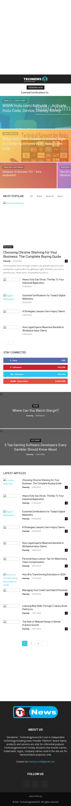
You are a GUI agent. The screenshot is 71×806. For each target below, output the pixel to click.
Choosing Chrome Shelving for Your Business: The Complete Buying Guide (32, 254)
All (31, 196)
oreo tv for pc (35, 796)
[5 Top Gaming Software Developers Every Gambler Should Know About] (35, 455)
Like (63, 360)
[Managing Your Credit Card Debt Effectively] (11, 594)
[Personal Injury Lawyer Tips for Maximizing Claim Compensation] (11, 563)
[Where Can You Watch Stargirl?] (35, 422)
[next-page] (11, 342)
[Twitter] (44, 784)
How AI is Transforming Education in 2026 (44, 574)
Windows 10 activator (13, 167)
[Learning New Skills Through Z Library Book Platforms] (11, 610)
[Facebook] (26, 784)
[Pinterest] (35, 784)
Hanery (6, 261)
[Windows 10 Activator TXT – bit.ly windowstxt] (28, 180)
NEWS (35, 406)
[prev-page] (5, 342)
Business (8, 247)
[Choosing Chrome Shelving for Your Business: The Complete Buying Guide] (35, 224)
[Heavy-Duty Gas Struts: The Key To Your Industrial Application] (11, 283)
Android (50, 196)
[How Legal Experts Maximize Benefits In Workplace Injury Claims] (11, 331)
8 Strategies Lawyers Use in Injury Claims (43, 311)
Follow (61, 367)
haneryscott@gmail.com (42, 761)
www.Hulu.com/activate (15, 101)
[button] (5, 79)
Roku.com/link (10, 133)
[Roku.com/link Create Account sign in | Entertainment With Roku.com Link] (35, 151)
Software (35, 440)
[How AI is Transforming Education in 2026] (11, 580)
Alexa (39, 196)
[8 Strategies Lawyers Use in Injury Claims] (11, 315)
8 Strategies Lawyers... (36, 92)
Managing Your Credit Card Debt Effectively (45, 590)
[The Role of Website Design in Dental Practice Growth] (11, 625)
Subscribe (60, 381)
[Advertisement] (35, 37)
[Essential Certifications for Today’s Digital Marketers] (11, 299)
